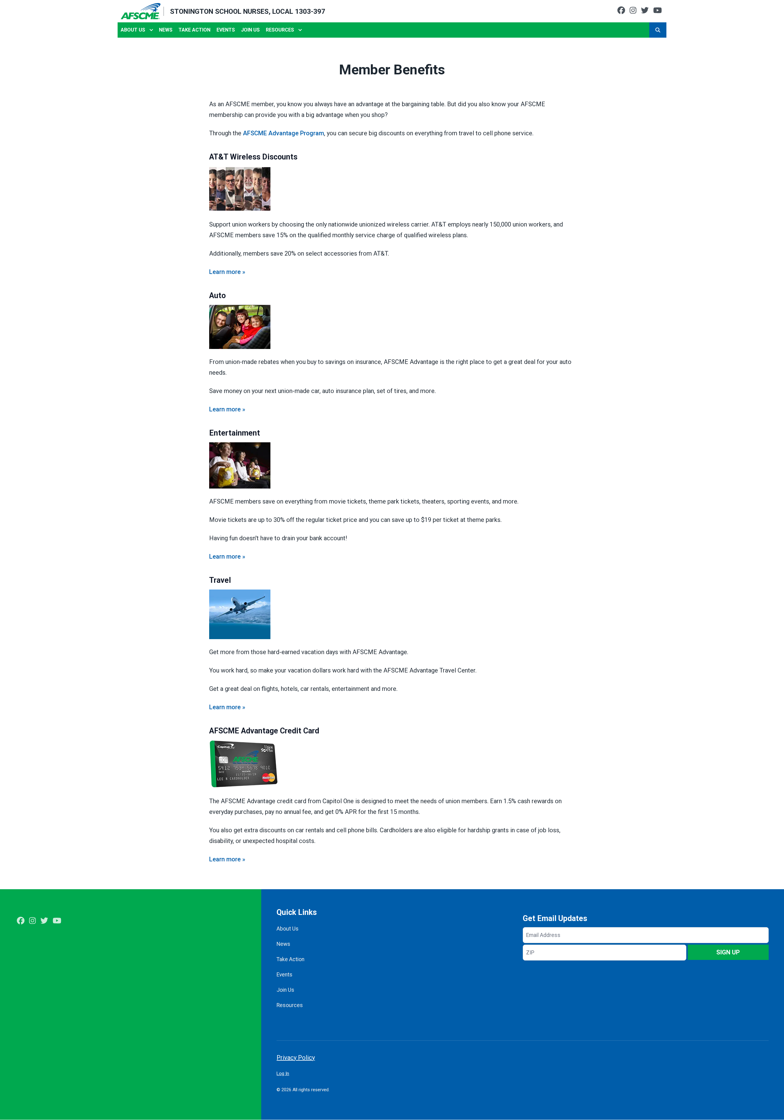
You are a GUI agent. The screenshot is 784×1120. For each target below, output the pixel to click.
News (165, 30)
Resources (280, 30)
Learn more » (227, 271)
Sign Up (728, 952)
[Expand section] (151, 30)
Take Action (194, 30)
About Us (133, 30)
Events (226, 30)
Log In (283, 1073)
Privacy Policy (296, 1057)
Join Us (250, 30)
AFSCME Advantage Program (283, 133)
